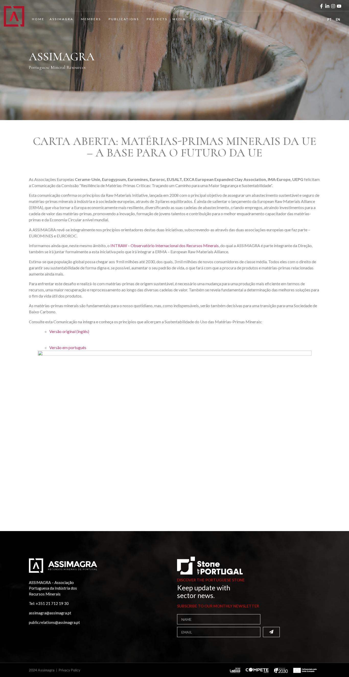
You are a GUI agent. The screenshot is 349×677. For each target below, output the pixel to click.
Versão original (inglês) (69, 331)
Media (179, 19)
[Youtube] (339, 6)
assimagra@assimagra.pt (50, 613)
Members (91, 19)
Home (38, 19)
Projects (157, 19)
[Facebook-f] (321, 6)
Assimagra (61, 19)
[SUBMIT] (271, 632)
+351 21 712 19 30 (52, 603)
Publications (124, 19)
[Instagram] (333, 6)
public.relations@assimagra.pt (54, 622)
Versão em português (67, 347)
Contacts (204, 19)
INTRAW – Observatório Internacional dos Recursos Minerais (164, 245)
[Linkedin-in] (327, 6)
